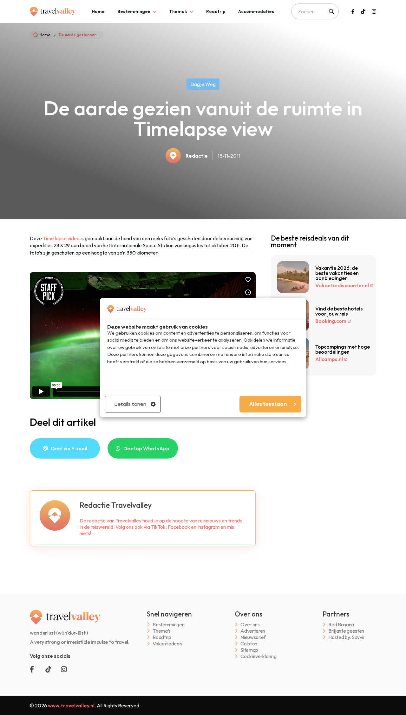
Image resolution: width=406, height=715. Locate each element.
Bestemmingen (133, 11)
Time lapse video (61, 238)
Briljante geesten (346, 631)
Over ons (249, 625)
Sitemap (249, 650)
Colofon (248, 644)
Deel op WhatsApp (146, 448)
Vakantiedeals (167, 644)
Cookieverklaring (258, 656)
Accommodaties (256, 11)
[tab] (98, 11)
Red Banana (341, 625)
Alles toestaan (268, 404)
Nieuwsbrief (252, 637)
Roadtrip (216, 11)
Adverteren (252, 631)
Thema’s (178, 11)
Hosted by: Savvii (346, 637)
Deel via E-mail (69, 448)
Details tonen (130, 404)
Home (98, 11)
